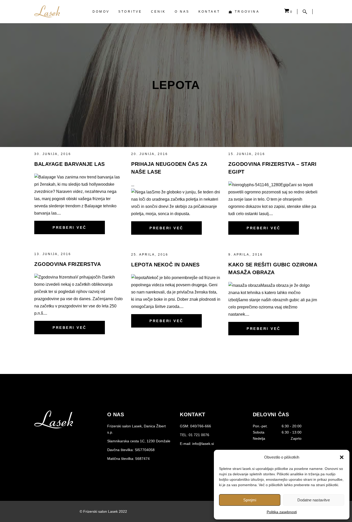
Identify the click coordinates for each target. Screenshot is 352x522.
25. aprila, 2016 (149, 254)
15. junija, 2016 (246, 154)
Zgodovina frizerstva (67, 264)
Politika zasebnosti (282, 512)
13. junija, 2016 (52, 254)
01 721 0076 (199, 435)
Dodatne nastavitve (313, 500)
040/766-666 (200, 426)
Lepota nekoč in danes (165, 264)
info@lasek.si (203, 444)
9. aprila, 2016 (245, 254)
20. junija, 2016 (149, 154)
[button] (341, 457)
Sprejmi (249, 500)
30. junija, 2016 (52, 154)
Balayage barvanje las (69, 164)
